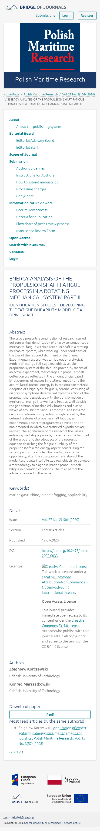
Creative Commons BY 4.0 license (63, 623)
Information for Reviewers (31, 203)
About (14, 119)
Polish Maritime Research (41, 94)
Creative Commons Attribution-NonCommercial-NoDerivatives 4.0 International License (64, 584)
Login (66, 15)
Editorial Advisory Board (35, 140)
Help (6, 817)
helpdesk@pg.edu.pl (22, 817)
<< (11, 751)
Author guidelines (30, 168)
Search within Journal (27, 244)
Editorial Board (21, 133)
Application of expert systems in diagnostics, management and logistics (53, 732)
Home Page (11, 94)
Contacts (16, 251)
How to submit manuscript (37, 181)
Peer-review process (31, 209)
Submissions (45, 15)
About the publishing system (38, 126)
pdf (51, 714)
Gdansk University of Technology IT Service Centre (52, 823)
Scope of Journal (23, 154)
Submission (18, 161)
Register (87, 15)
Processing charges (31, 188)
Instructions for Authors (35, 175)
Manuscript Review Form (35, 230)
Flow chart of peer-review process (42, 223)
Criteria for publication (34, 216)
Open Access (19, 237)
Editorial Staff (27, 147)
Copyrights (24, 195)
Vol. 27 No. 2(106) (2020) (78, 94)
